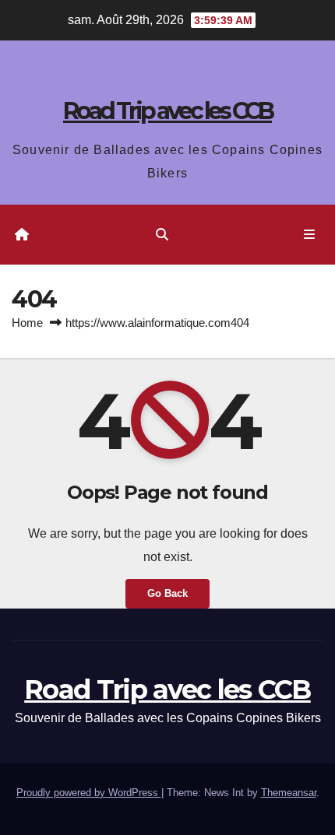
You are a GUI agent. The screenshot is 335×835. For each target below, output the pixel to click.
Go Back (167, 593)
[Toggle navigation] (309, 235)
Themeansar (288, 792)
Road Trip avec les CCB (167, 110)
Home (27, 322)
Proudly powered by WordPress (88, 792)
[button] (162, 234)
